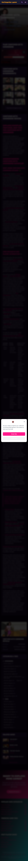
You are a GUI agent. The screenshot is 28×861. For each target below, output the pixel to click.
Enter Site (14, 434)
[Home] (9, 2)
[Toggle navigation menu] (25, 2)
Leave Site (14, 438)
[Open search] (22, 2)
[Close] (24, 421)
